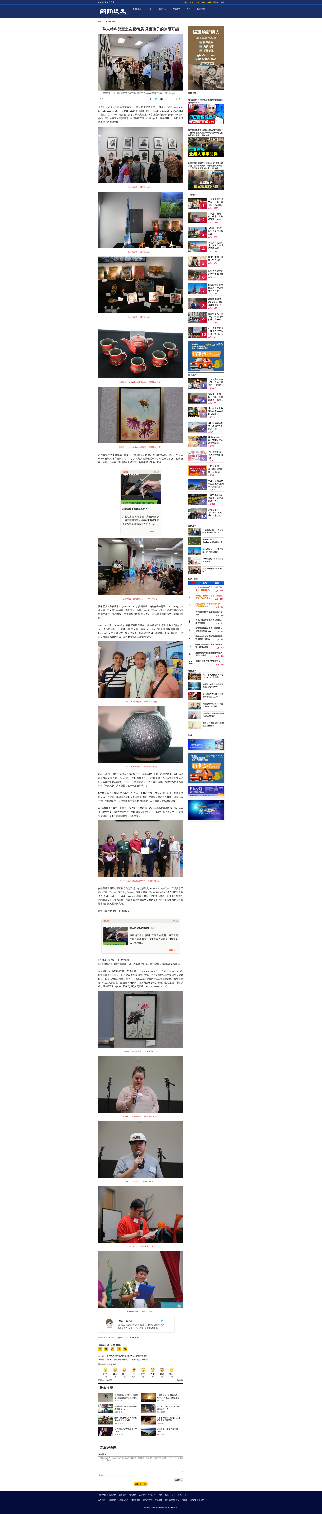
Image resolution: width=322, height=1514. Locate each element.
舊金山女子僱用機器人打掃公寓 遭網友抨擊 (215, 288)
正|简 (178, 99)
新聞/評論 (137, 9)
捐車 (197, 2)
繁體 (222, 2)
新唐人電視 (123, 1500)
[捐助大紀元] (206, 796)
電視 (186, 2)
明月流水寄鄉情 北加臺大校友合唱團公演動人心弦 (215, 331)
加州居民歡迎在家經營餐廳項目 (215, 272)
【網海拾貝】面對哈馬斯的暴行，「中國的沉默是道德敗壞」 (168, 1397)
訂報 (191, 2)
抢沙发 (180, 1380)
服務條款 (122, 1495)
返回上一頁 (140, 1484)
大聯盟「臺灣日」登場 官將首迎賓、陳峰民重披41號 (215, 216)
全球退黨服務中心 (172, 1500)
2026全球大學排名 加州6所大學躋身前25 (215, 426)
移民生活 (162, 9)
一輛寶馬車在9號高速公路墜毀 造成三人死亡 (215, 498)
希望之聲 (158, 1500)
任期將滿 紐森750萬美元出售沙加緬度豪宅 (215, 302)
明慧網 (184, 1500)
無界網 (201, 1500)
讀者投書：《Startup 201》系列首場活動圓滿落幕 (215, 513)
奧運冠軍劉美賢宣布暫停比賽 (215, 258)
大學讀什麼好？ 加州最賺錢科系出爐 (215, 231)
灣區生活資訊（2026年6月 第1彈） (215, 455)
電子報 (215, 2)
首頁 (100, 22)
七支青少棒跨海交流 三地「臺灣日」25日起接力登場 (215, 202)
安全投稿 (142, 1495)
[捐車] (206, 370)
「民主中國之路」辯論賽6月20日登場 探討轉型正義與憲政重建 (216, 469)
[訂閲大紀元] (206, 749)
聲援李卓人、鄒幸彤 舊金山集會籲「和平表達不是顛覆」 (215, 317)
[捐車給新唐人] (206, 89)
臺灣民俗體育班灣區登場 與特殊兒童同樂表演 (127, 1356)
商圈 (209, 2)
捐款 (203, 2)
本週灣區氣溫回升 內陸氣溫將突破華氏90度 (216, 245)
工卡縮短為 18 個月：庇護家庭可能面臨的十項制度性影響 (126, 1397)
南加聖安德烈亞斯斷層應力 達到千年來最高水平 (216, 484)
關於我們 (102, 1495)
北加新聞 (107, 22)
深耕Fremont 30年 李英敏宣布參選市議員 (215, 440)
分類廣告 (176, 9)
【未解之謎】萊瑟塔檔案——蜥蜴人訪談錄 (215, 411)
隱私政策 (132, 1495)
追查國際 (112, 1500)
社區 (150, 9)
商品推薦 (201, 9)
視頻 (189, 9)
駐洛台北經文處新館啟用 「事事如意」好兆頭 (127, 1359)
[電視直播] (206, 819)
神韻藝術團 (135, 1500)
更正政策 (112, 1495)
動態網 (193, 1500)
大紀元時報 (147, 1500)
